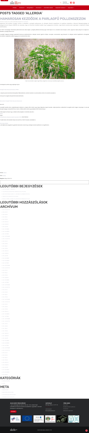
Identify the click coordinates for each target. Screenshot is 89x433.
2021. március (5, 333)
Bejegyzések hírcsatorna (8, 392)
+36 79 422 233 (48, 408)
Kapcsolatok (65, 404)
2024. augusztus (6, 267)
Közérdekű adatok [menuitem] (48, 7)
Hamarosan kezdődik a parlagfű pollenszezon (43, 19)
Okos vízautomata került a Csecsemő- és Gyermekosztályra (16, 194)
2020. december (5, 340)
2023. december (5, 279)
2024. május (4, 272)
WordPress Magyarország (8, 397)
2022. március (5, 311)
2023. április (5, 296)
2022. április (5, 309)
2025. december (5, 229)
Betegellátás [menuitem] (30, 7)
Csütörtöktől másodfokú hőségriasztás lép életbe (14, 191)
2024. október (5, 263)
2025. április (5, 248)
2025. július (5, 241)
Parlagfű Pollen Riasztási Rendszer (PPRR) (9, 89)
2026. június (5, 214)
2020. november (5, 343)
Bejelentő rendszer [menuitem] (60, 7)
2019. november (5, 372)
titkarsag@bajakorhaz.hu (50, 410)
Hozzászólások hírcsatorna (9, 394)
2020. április (5, 359)
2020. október (5, 345)
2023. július (5, 289)
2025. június (5, 243)
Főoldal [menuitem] (14, 7)
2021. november (5, 313)
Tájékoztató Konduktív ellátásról (10, 196)
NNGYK (4, 172)
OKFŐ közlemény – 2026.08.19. (8, 189)
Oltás (3, 383)
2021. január (5, 338)
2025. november (5, 231)
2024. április (5, 275)
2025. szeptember (6, 236)
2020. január (5, 367)
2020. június (5, 355)
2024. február (5, 277)
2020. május (4, 357)
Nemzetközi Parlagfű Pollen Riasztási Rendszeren (11, 101)
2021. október (5, 316)
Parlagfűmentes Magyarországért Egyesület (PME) (10, 117)
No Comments (25, 21)
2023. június (5, 292)
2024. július (5, 270)
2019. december (5, 369)
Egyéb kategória (6, 380)
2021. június (5, 326)
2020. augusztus (6, 350)
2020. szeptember (6, 347)
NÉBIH (1, 113)
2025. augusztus (6, 238)
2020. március (5, 362)
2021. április (5, 330)
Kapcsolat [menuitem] (70, 7)
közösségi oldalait (4, 123)
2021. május (4, 328)
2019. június (5, 374)
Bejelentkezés (5, 389)
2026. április (5, 219)
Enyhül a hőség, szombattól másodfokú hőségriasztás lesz (16, 198)
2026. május (4, 216)
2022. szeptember (6, 299)
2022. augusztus (6, 301)
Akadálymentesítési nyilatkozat (69, 406)
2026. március (5, 221)
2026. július (5, 212)
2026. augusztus (6, 209)
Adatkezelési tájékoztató (68, 410)
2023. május (4, 294)
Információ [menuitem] (38, 7)
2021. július (5, 323)
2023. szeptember (6, 284)
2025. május (4, 246)
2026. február (5, 224)
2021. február (5, 335)
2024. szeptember (6, 265)
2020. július (5, 352)
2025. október (5, 233)
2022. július (5, 304)
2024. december (5, 258)
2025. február (5, 253)
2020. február (5, 364)
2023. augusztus (6, 287)
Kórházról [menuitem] (21, 7)
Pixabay (4, 175)
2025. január (5, 255)
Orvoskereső (65, 408)
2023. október (5, 282)
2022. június (5, 306)
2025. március (5, 250)
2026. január (5, 226)
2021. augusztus (6, 321)
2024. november (5, 260)
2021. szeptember (6, 318)
